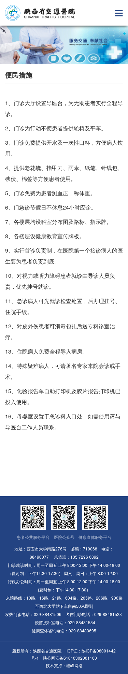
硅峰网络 (74, 665)
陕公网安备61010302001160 (70, 658)
